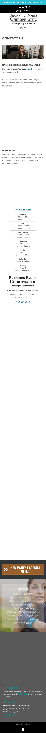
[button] (23, 569)
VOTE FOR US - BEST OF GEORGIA (23, 2)
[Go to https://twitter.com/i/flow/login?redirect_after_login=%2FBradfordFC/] (20, 7)
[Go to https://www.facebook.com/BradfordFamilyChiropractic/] (17, 7)
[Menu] (23, 729)
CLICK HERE (22, 694)
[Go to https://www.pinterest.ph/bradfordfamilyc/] (29, 7)
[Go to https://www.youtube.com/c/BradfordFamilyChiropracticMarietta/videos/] (23, 7)
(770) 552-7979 (23, 11)
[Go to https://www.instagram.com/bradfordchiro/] (26, 7)
